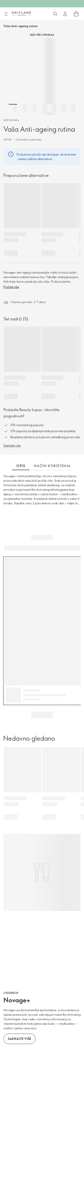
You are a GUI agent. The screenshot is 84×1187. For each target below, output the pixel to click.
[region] (42, 76)
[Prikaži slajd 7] (71, 108)
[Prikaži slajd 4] (42, 108)
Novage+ (11, 120)
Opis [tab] (20, 465)
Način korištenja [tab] (52, 465)
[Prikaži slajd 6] (61, 108)
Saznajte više (12, 445)
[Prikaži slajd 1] (13, 108)
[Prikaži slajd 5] (51, 108)
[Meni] (5, 14)
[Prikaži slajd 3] (32, 108)
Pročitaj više (11, 287)
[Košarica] (76, 13)
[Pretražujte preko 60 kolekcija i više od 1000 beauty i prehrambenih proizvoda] (55, 14)
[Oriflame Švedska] (21, 13)
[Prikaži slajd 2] (22, 108)
